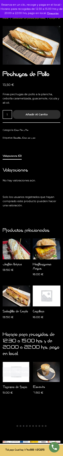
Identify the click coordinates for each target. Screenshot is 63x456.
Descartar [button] (53, 13)
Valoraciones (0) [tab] (12, 155)
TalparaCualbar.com (21, 452)
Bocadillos (17, 138)
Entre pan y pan (28, 138)
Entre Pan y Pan (21, 130)
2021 (50, 452)
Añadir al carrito (37, 114)
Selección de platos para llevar (29, 18)
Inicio (5, 18)
